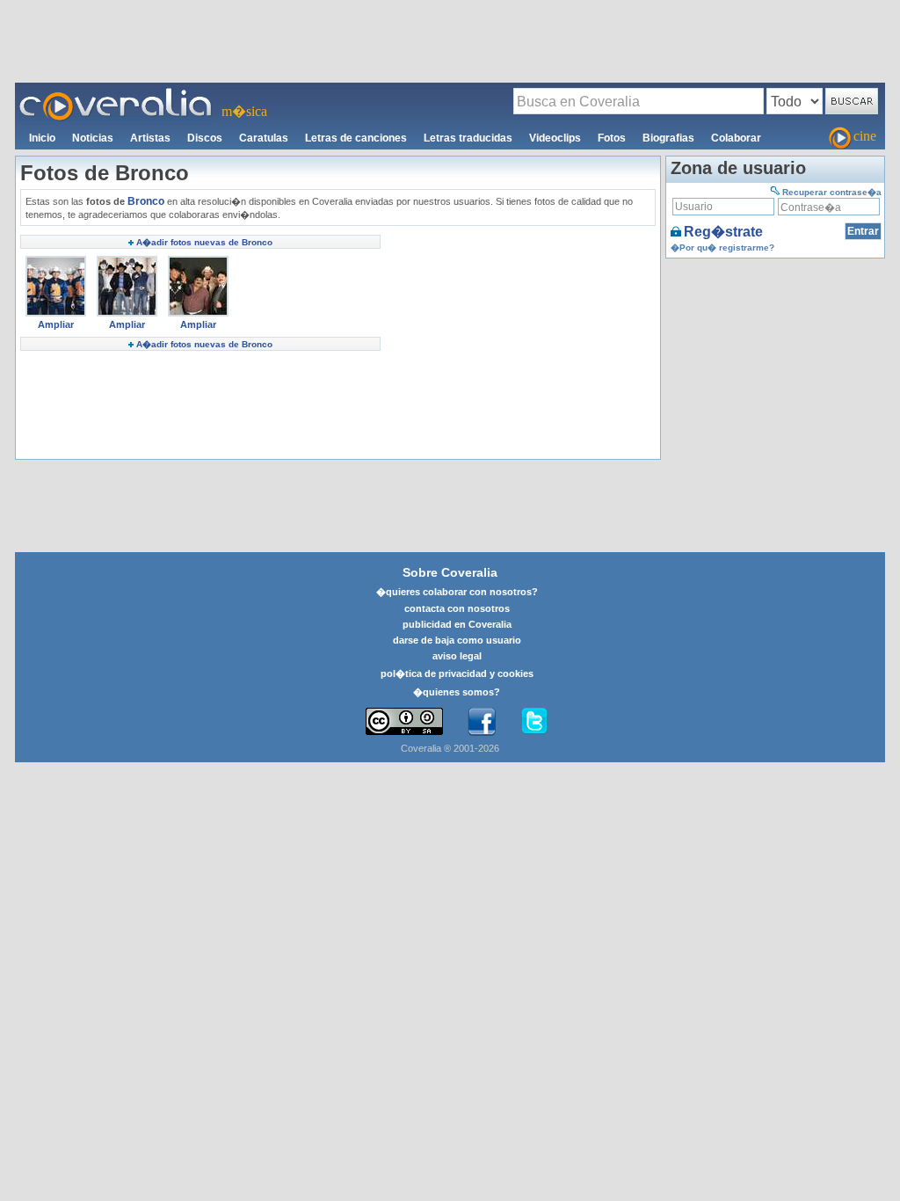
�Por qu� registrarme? (722, 247)
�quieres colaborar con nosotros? (457, 591)
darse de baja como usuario (457, 640)
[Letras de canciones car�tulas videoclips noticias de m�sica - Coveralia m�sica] (116, 93)
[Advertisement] (450, 40)
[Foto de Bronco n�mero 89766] (127, 262)
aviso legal (457, 656)
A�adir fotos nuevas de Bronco (204, 242)
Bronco (145, 201)
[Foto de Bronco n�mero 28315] (198, 262)
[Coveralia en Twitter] (534, 722)
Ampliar (56, 324)
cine (864, 135)
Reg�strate (723, 231)
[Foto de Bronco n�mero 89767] (55, 262)
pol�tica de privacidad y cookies (457, 673)
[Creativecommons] (404, 721)
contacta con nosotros (457, 608)
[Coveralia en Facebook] (482, 722)
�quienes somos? (456, 692)
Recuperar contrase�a (832, 192)
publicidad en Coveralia (457, 624)
